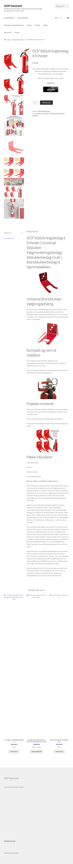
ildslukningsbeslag (55, 113)
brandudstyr (45, 113)
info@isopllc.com (9, 841)
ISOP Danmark (13, 6)
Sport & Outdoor (22, 18)
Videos (45, 25)
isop (63, 113)
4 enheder (38, 113)
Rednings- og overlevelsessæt (14, 25)
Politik (17, 32)
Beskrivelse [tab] (7, 233)
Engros (29, 25)
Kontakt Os (8, 32)
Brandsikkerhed (9, 18)
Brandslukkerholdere (18, 39)
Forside (8, 39)
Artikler (37, 25)
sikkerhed (35, 115)
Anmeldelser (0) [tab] (9, 238)
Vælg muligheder (36, 751)
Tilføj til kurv (46, 103)
